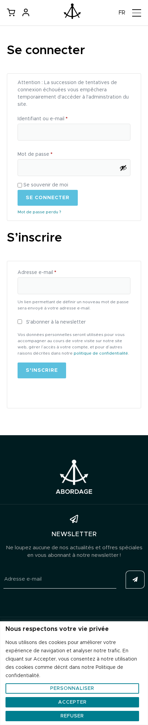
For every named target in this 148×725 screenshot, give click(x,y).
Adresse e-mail (50, 271)
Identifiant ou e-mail (55, 117)
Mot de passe (48, 153)
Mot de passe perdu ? (39, 212)
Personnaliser (72, 688)
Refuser (72, 716)
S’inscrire (42, 370)
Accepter (72, 702)
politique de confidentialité (101, 353)
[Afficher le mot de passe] (123, 168)
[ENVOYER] (135, 580)
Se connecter (48, 197)
